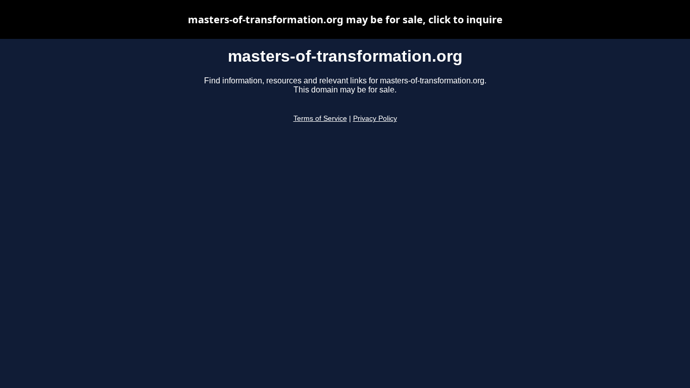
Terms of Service (320, 118)
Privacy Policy (375, 118)
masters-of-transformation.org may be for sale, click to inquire (345, 19)
